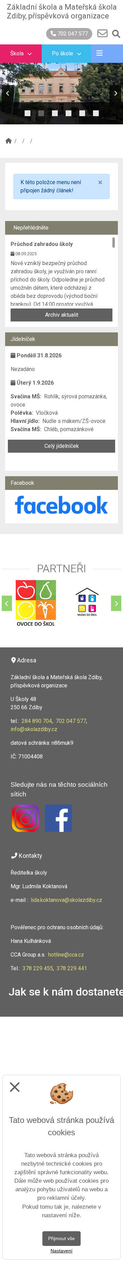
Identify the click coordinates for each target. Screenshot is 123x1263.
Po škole (63, 53)
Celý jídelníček (61, 446)
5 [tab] (82, 111)
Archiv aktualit (61, 315)
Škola (17, 53)
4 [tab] (68, 111)
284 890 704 (37, 721)
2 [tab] (41, 111)
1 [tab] (27, 111)
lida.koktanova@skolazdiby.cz (66, 900)
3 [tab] (54, 111)
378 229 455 (38, 968)
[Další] (116, 603)
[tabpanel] (61, 93)
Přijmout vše (61, 1238)
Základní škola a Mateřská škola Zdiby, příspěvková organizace (62, 11)
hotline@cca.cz (66, 954)
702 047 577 (72, 33)
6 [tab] (95, 111)
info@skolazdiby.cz (34, 729)
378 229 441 (72, 968)
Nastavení (61, 1250)
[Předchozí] (7, 603)
